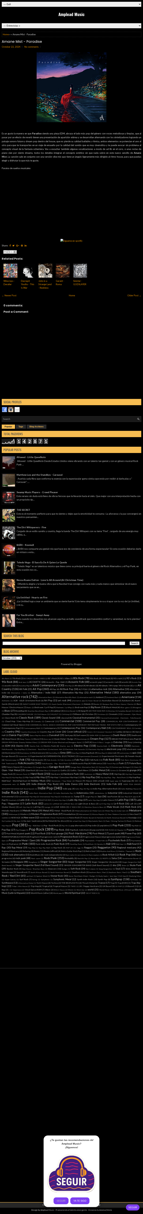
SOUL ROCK (131, 868)
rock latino (81, 855)
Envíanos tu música (97, 1210)
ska (114, 865)
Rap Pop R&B (44, 848)
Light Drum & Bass (86, 803)
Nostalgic (132, 817)
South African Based (39, 872)
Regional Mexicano (10, 851)
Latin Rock (31, 803)
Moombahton (69, 814)
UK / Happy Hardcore (89, 886)
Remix (37, 851)
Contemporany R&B (32, 728)
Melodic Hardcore (10, 810)
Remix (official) (51, 851)
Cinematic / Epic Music (131, 714)
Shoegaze (18, 861)
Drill (87, 742)
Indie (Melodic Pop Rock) (45, 784)
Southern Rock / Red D (118, 872)
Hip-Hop (40, 777)
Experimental (37, 756)
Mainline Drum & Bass (93, 807)
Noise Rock (74, 817)
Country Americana (28, 732)
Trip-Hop (35, 886)
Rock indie (70, 855)
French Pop (111, 763)
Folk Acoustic (37, 760)
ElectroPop (52, 753)
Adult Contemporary (44, 685)
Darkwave (106, 735)
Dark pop (69, 735)
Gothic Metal (98, 770)
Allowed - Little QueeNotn (31, 457)
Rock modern (94, 855)
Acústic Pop (136, 682)
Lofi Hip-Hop (24, 807)
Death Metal (119, 735)
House (79, 780)
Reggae (88, 847)
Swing (34, 879)
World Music (104, 890)
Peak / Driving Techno (114, 821)
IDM (136, 781)
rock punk (21, 858)
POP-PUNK (109, 830)
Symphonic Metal (62, 879)
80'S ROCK (28, 678)
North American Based (116, 818)
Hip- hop (29, 777)
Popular (8, 426)
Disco (36, 739)
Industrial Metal (130, 793)
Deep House (11, 739)
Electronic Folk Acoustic (75, 749)
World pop (57, 893)
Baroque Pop (108, 704)
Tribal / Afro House (19, 886)
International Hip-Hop (49, 797)
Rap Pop (31, 848)
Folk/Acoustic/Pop (79, 763)
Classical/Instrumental (83, 717)
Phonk (129, 821)
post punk (25, 833)
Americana (128, 697)
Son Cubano (90, 869)
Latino (46, 804)
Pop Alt (64, 826)
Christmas (101, 714)
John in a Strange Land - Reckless (45, 284)
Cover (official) (74, 731)
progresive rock (49, 837)
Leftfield (55, 804)
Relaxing (27, 851)
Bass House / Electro (124, 704)
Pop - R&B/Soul (34, 826)
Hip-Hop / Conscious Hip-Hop (63, 777)
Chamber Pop (8, 714)
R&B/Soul (132, 843)
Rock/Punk (50, 858)
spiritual (29, 876)
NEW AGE (15, 817)
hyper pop (114, 781)
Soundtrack (22, 872)
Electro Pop (81, 745)
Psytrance (13, 844)
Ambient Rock (112, 697)
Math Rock (130, 806)
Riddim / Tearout (125, 851)
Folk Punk (93, 760)
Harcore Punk (21, 774)
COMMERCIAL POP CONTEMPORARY (122, 721)
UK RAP (118, 886)
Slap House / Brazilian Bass (33, 869)
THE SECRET (23, 509)
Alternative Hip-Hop (72, 692)
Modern (24, 814)
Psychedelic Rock (117, 840)
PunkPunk (89, 844)
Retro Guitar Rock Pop (71, 851)
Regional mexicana (126, 847)
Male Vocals (113, 806)
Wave (47, 889)
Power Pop (131, 833)
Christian (89, 714)
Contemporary (50, 728)
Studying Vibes (135, 876)
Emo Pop (75, 753)
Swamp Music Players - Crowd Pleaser (37, 492)
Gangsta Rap (41, 767)
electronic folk (56, 749)
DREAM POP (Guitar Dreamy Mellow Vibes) (19, 742)
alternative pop (128, 692)
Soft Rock (76, 868)
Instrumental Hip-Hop (27, 797)
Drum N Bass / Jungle (101, 742)
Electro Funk (50, 746)
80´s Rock (52, 678)
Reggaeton (104, 847)
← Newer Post (9, 295)
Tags (20, 426)
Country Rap (45, 731)
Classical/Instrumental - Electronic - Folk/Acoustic (120, 718)
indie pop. (67, 788)
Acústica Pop (24, 686)
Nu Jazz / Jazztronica (33, 821)
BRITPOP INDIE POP (97, 711)
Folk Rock (109, 759)
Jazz (99, 796)
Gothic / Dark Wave (79, 770)
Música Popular (98, 814)
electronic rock (134, 749)
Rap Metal (17, 847)
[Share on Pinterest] (22, 245)
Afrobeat (79, 685)
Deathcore (136, 735)
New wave (29, 817)
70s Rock (16, 678)
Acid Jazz (22, 682)
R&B (108, 843)
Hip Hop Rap (17, 777)
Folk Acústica (65, 760)
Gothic (64, 770)
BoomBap (19, 711)
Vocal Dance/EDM (33, 889)
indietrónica (99, 793)
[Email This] (5, 252)
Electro (20, 745)
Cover (58, 731)
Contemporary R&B (96, 728)
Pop (15, 825)
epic (134, 752)
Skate (124, 865)
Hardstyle (88, 774)
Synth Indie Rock (85, 879)
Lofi (131, 803)
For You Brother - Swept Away (33, 615)
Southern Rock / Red (97, 872)
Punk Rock (59, 843)
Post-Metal (98, 833)
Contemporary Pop (70, 728)
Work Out (81, 890)
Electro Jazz (65, 746)
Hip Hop (118, 774)
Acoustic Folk (76, 681)
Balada (87, 704)
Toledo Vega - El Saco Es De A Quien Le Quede (42, 562)
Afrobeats (90, 685)
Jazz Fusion (112, 796)
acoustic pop (95, 682)
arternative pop (78, 701)
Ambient (100, 697)
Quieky (100, 844)
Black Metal (111, 707)
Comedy (37, 721)
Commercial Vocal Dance (13, 724)
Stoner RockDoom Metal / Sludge (81, 876)
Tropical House (60, 886)
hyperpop (126, 780)
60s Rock (5, 678)
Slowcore (52, 868)
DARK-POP (93, 735)
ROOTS (105, 858)
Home (6, 34)
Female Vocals (134, 756)
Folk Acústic (52, 760)
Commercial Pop (91, 721)
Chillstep (65, 714)
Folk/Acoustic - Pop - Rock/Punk (55, 763)
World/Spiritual (72, 893)
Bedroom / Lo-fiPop (64, 707)
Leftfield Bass (68, 804)
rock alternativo (17, 854)
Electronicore (38, 753)
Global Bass (43, 770)
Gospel (54, 770)
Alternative (118, 689)
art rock (62, 700)
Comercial (49, 721)
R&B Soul (119, 844)
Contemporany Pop (10, 728)
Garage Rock (56, 766)
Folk (22, 759)
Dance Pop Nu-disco (38, 735)
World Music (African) (122, 890)
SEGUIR (132, 1207)
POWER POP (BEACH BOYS (14, 837)
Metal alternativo (82, 811)
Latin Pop (123, 799)
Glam (136, 767)
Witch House (59, 890)
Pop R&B (134, 826)
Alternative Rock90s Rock (65, 697)
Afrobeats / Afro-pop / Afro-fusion (114, 685)
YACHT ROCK (91, 893)
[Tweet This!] (13, 245)
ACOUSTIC (35, 682)
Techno (54, 883)
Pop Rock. (59, 829)
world (91, 889)
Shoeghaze (32, 862)
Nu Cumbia (6, 821)
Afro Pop (68, 686)
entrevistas (124, 753)
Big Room (96, 707)
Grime (113, 770)
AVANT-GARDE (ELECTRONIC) (35, 704)
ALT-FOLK (83, 689)
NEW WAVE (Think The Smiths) (53, 818)
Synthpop (116, 879)
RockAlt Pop (82, 858)
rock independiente (53, 854)
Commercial (67, 721)
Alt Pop (37, 688)
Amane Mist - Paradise (22, 41)
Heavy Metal (102, 774)
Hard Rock (37, 773)
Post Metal (11, 833)
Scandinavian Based (130, 858)
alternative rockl (86, 697)
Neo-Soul (134, 814)
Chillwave (76, 714)
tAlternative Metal (25, 883)
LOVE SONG (60, 807)
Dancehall (54, 735)
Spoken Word (41, 876)
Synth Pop (102, 879)
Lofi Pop (37, 807)
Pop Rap (6, 829)
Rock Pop (125, 854)
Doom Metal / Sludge (63, 739)
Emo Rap (101, 753)
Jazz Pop (124, 797)
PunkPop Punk (76, 844)
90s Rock (7, 681)
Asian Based (93, 701)
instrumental (8, 796)
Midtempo (13, 814)
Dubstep (118, 742)
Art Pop (48, 700)
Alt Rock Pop (66, 689)
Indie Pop (45, 788)
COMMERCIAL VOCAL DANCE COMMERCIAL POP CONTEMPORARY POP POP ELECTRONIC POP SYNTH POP (75, 725)
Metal (46, 810)
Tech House (42, 883)
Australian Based (110, 700)
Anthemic (6, 701)
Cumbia (118, 731)
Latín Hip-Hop (93, 800)
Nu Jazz (17, 821)
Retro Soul (90, 851)
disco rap (47, 739)
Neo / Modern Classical (117, 814)
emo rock (112, 753)
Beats (29, 707)
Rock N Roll (108, 854)
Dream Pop (97, 738)
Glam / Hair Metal (11, 770)
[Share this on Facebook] (10, 245)
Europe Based (8, 756)
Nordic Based (88, 818)
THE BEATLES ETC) (70, 883)
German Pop (104, 767)
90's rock (117, 678)
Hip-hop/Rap (88, 777)
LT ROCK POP (75, 807)
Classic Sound (49, 717)
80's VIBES (40, 678)
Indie (22, 784)
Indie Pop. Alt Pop (82, 789)
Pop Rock (36, 829)
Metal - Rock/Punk (62, 810)
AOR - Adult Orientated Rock (26, 700)
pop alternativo (78, 825)
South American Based (59, 872)
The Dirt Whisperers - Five (31, 527)
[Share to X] (11, 252)
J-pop (77, 796)
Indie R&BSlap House (129, 789)
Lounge (47, 807)
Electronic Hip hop (95, 749)
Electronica (10, 753)
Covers (90, 732)
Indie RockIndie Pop (64, 793)
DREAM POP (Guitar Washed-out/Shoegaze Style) (61, 742)
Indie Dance (71, 784)
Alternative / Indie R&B (43, 692)
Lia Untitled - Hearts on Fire (32, 597)
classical (65, 717)
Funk (121, 763)
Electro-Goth (102, 746)
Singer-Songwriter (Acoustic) (105, 862)
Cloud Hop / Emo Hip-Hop (17, 721)
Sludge (64, 869)
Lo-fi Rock (119, 803)
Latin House (108, 800)
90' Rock (106, 678)
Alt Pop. (53, 689)
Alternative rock (15, 696)
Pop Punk (118, 825)
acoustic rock (112, 682)
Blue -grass (125, 707)
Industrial (112, 793)
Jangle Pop (89, 797)
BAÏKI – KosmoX (25, 545)
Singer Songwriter (51, 861)
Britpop (81, 711)
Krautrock (13, 800)
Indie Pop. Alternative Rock (105, 788)
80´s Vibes (65, 678)
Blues (7, 710)
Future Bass (135, 763)
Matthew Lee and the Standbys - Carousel (40, 474)
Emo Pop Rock (88, 753)
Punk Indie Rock (43, 844)
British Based (69, 711)
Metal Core (97, 811)
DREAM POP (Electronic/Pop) (124, 739)
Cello (136, 711)
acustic (125, 682)
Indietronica (82, 793)
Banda (96, 704)
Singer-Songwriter (77, 861)
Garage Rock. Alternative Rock (82, 767)
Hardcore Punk (71, 774)
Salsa (114, 858)
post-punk (114, 833)
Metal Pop (109, 811)
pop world (96, 830)
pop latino (104, 825)
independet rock (9, 784)
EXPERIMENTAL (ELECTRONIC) (61, 756)
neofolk (5, 818)
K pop (133, 797)
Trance (101, 882)
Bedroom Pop (81, 707)
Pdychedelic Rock (95, 821)
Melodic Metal (30, 810)
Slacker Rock (12, 868)
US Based (129, 886)
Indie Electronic (92, 784)
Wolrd (70, 890)
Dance (129, 731)
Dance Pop (15, 735)
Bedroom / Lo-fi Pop (44, 707)
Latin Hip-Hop (76, 800)
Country (9, 731)
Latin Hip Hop (59, 800)
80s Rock (78, 678)
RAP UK (69, 848)
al (133, 686)
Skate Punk (135, 865)
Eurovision (23, 756)
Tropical (46, 886)
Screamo (6, 862)
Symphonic (45, 879)
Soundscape (7, 872)
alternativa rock (99, 689)
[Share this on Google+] (17, 245)
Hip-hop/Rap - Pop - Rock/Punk (113, 777)
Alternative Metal (100, 692)
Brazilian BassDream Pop (38, 711)
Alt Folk (23, 689)
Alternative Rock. (45, 697)
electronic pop (114, 749)
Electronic (117, 745)
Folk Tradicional (8, 763)
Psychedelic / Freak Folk (95, 841)
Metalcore (135, 810)
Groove (122, 770)
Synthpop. (134, 879)
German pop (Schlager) (121, 767)
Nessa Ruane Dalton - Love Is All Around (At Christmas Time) (50, 580)
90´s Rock (131, 678)
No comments (31, 46)
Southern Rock (79, 872)
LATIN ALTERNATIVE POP (40, 800)
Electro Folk (35, 746)
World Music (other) (40, 893)
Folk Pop (79, 759)
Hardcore (55, 774)
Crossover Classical (104, 732)
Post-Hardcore (77, 833)
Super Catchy (10, 879)
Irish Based (65, 797)
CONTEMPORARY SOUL (121, 728)
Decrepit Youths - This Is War (27, 284)
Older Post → (134, 295)
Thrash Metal (88, 883)
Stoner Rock (57, 875)
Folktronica (96, 763)
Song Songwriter (105, 869)
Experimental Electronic (113, 756)
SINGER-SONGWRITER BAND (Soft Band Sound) (86, 865)
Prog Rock (34, 837)
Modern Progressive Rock (44, 814)
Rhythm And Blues (107, 851)
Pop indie (92, 825)
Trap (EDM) (123, 883)
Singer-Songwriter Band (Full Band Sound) (37, 865)
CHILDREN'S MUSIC (25, 714)
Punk (25, 843)
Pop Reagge (20, 830)
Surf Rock (24, 879)
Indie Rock (10, 792)
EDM (7, 745)
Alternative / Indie (19, 693)
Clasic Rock (10, 717)
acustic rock (10, 685)
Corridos (137, 728)
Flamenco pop (10, 760)
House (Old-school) (95, 780)
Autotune (126, 700)
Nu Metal (49, 821)
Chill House (41, 714)
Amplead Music (71, 14)
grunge (133, 770)
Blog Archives (36, 426)
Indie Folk (111, 784)
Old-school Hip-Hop (77, 821)
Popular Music (134, 829)
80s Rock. (94, 678)
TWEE (73, 886)
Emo (63, 752)
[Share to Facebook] (15, 252)
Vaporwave (17, 890)
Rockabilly (69, 858)
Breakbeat (56, 711)
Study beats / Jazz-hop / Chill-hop (112, 876)
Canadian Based (124, 711)
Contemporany (131, 724)
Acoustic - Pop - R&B (55, 682)
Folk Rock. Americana (129, 760)
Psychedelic (74, 840)
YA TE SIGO (79, 1201)
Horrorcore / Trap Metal (61, 781)
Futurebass (27, 767)
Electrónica (24, 753)
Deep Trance (25, 739)
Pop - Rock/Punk (51, 825)
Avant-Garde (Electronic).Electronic (66, 704)
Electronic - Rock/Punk (37, 749)
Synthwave (7, 882)
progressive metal (112, 837)
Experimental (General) (89, 756)
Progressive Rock (69, 836)
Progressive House (92, 837)
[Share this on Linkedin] (25, 245)
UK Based (107, 886)
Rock (138, 850)
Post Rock (40, 833)
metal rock (121, 811)
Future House (12, 767)
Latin (22, 800)
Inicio (109, 1210)
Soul (118, 868)
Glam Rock (30, 770)
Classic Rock (26, 717)
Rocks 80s (95, 858)
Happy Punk (7, 774)
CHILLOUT (54, 714)
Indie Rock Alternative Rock (41, 793)
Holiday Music (38, 780)
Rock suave (35, 858)
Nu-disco (61, 821)
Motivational (84, 814)
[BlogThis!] (8, 252)
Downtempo (82, 739)
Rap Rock (58, 847)
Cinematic (113, 714)
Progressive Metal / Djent (22, 840)
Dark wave (81, 735)
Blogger (78, 664)
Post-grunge (57, 833)
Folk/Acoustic (26, 763)
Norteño (100, 818)
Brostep (111, 711)
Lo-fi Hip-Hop (104, 804)
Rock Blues (35, 854)
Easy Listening (134, 742)
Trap (112, 883)
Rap (4, 847)
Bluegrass (137, 707)
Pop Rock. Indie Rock (79, 830)
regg (78, 848)
